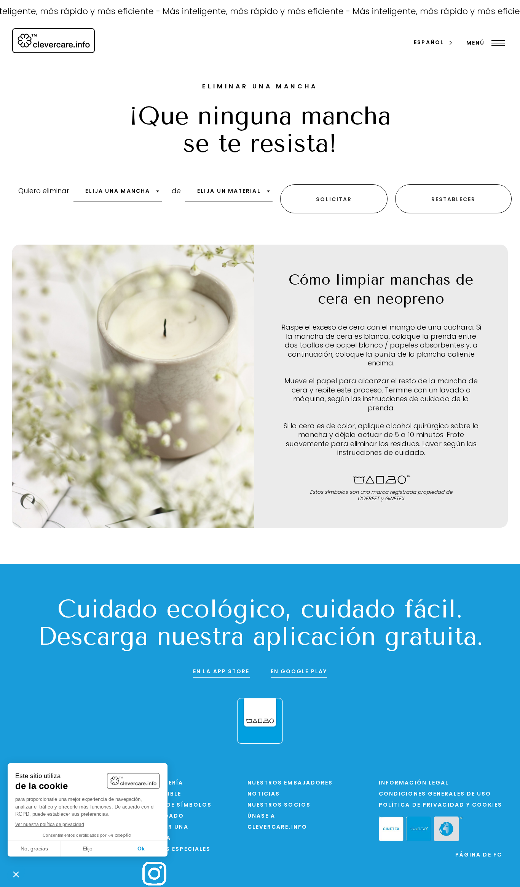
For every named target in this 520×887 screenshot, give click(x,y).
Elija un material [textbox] (229, 191)
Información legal (414, 783)
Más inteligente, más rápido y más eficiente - (242, 12)
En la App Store (221, 672)
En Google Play (299, 672)
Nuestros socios (279, 805)
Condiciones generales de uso (435, 794)
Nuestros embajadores (290, 783)
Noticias (263, 794)
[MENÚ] (496, 43)
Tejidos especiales (176, 849)
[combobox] (117, 194)
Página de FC (478, 855)
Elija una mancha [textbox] (117, 191)
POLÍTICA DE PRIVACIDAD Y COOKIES (440, 805)
